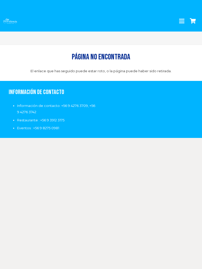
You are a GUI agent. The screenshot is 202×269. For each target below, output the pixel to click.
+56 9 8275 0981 (46, 128)
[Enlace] (10, 21)
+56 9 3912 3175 (52, 120)
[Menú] (181, 21)
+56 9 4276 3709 (74, 106)
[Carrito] (193, 21)
